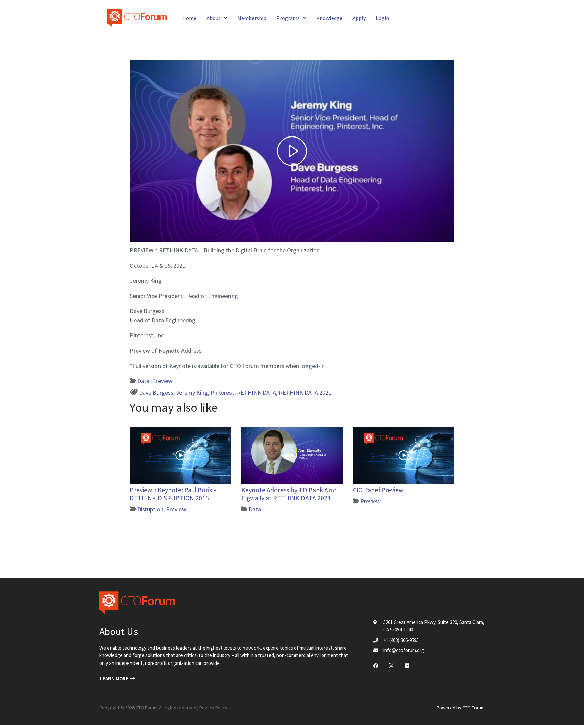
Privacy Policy (213, 708)
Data (143, 381)
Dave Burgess (156, 392)
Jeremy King (192, 392)
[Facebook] (375, 665)
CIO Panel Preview (378, 490)
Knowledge (329, 18)
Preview (162, 381)
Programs (288, 18)
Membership (251, 18)
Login (382, 18)
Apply (359, 18)
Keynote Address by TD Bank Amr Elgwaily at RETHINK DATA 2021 (288, 494)
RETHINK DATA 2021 (305, 392)
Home (189, 18)
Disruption (150, 509)
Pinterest (222, 392)
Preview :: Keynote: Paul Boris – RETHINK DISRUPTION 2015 (173, 494)
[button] (117, 678)
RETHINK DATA (256, 392)
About (213, 18)
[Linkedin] (407, 665)
